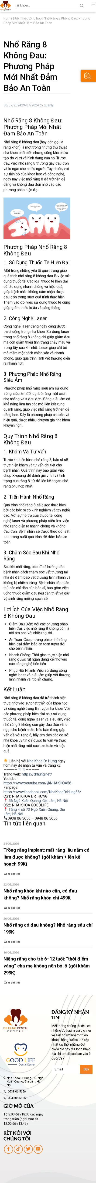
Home (7, 18)
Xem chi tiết (12, 873)
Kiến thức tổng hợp (28, 18)
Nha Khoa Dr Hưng (42, 760)
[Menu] (92, 4)
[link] (37, 774)
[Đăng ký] (88, 76)
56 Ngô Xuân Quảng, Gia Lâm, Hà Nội (38, 800)
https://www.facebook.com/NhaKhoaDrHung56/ (42, 791)
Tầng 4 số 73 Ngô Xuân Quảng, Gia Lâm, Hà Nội (34, 811)
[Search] (79, 6)
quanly (49, 105)
